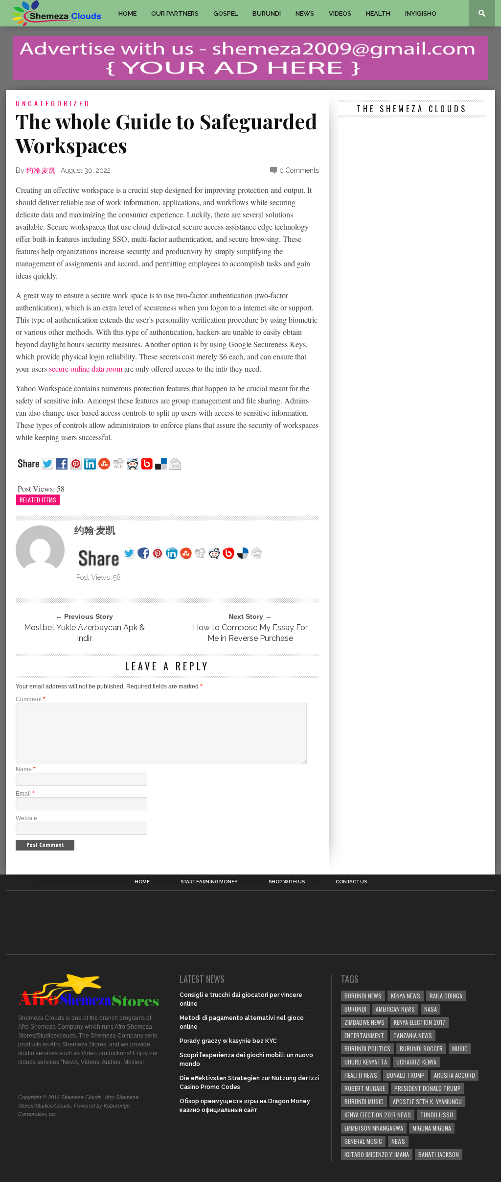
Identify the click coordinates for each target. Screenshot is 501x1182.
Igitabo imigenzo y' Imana (376, 1154)
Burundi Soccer (421, 1048)
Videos (340, 13)
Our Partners (175, 13)
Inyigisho (420, 13)
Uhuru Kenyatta (365, 1062)
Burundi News (363, 996)
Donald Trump (406, 1075)
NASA (430, 1009)
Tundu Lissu (436, 1115)
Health (378, 13)
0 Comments (299, 170)
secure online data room (85, 368)
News (305, 13)
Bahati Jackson (438, 1154)
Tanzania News (412, 1035)
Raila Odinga (446, 996)
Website (26, 818)
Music (460, 1048)
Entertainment (364, 1035)
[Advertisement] (412, 183)
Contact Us (351, 881)
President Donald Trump (427, 1088)
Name (26, 769)
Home (127, 13)
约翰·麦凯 (40, 170)
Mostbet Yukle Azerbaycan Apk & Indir (84, 633)
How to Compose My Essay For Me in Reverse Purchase (250, 633)
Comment (31, 699)
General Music (363, 1141)
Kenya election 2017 (419, 1022)
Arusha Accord (454, 1075)
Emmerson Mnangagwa (373, 1128)
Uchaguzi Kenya (416, 1062)
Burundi (266, 13)
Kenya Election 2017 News (377, 1115)
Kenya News (405, 996)
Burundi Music (364, 1101)
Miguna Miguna (431, 1128)
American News (395, 1009)
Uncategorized (53, 103)
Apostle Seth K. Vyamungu (427, 1101)
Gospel (225, 13)
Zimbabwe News (364, 1022)
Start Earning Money (209, 881)
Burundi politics (367, 1048)
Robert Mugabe (364, 1088)
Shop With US (287, 881)
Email (25, 793)
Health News (360, 1075)
